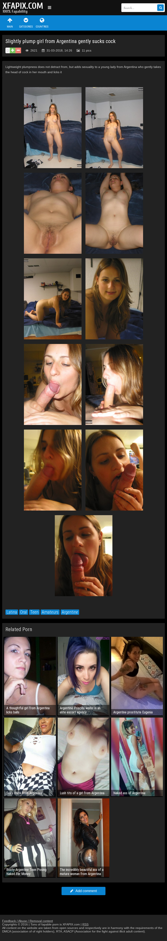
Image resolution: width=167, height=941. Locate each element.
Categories (26, 26)
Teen (34, 612)
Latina (12, 612)
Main (10, 26)
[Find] (160, 7)
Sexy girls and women (24, 7)
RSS (85, 924)
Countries (42, 26)
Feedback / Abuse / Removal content (27, 921)
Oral (23, 612)
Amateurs (50, 612)
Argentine (70, 612)
